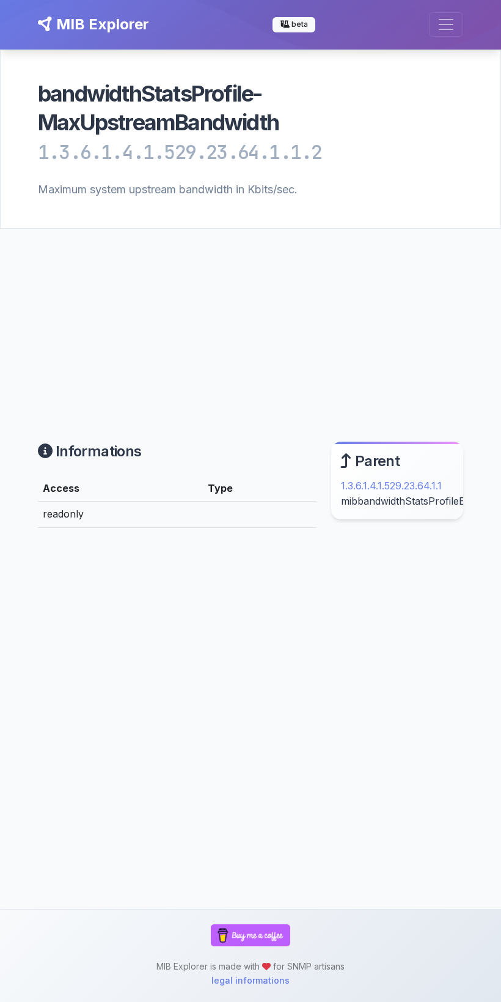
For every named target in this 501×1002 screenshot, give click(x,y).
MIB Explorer (101, 24)
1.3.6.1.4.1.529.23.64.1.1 (391, 486)
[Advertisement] (250, 320)
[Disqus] (177, 706)
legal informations (250, 980)
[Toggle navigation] (446, 24)
